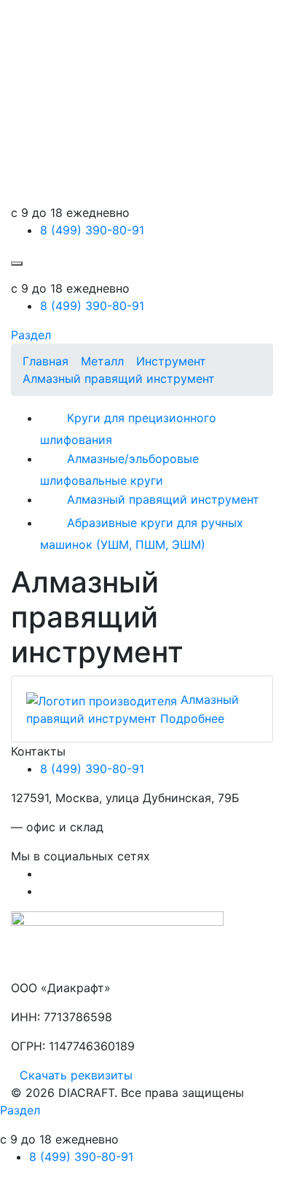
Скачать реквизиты (76, 1075)
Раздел (31, 335)
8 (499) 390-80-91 (92, 230)
